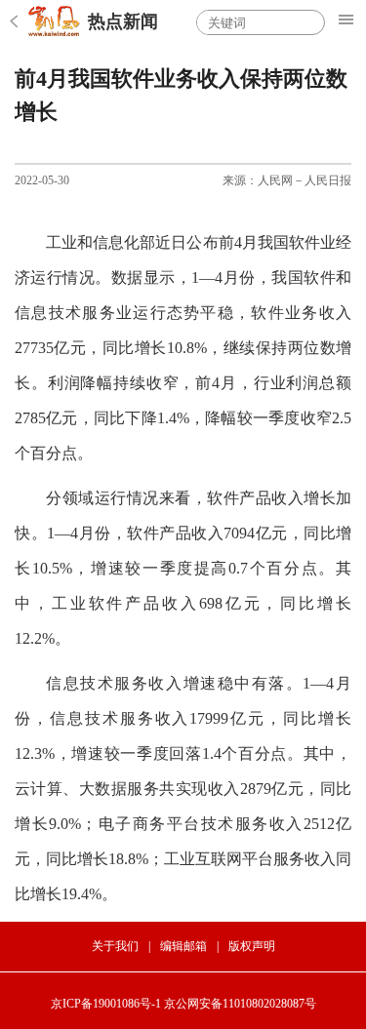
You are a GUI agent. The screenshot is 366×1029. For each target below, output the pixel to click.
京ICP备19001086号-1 (106, 1003)
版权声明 (251, 946)
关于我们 (115, 946)
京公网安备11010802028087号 (240, 1003)
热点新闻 (123, 21)
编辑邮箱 (183, 946)
